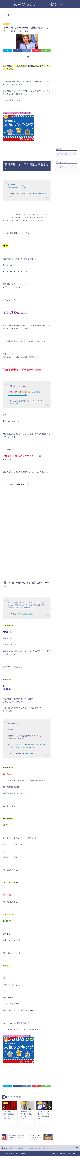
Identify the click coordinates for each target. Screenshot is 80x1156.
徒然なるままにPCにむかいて (40, 4)
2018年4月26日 (13, 403)
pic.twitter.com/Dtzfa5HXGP (25, 747)
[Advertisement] (27, 517)
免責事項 (23, 1153)
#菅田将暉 (36, 392)
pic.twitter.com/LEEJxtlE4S (17, 395)
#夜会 (31, 392)
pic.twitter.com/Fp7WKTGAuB (23, 608)
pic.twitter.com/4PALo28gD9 (18, 187)
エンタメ (6, 23)
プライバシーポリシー (11, 1153)
